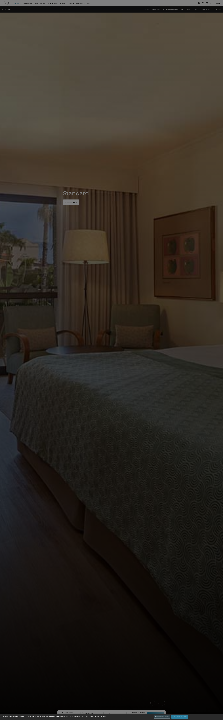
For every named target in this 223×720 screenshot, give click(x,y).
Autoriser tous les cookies (179, 716)
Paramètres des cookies (162, 716)
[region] (111, 717)
